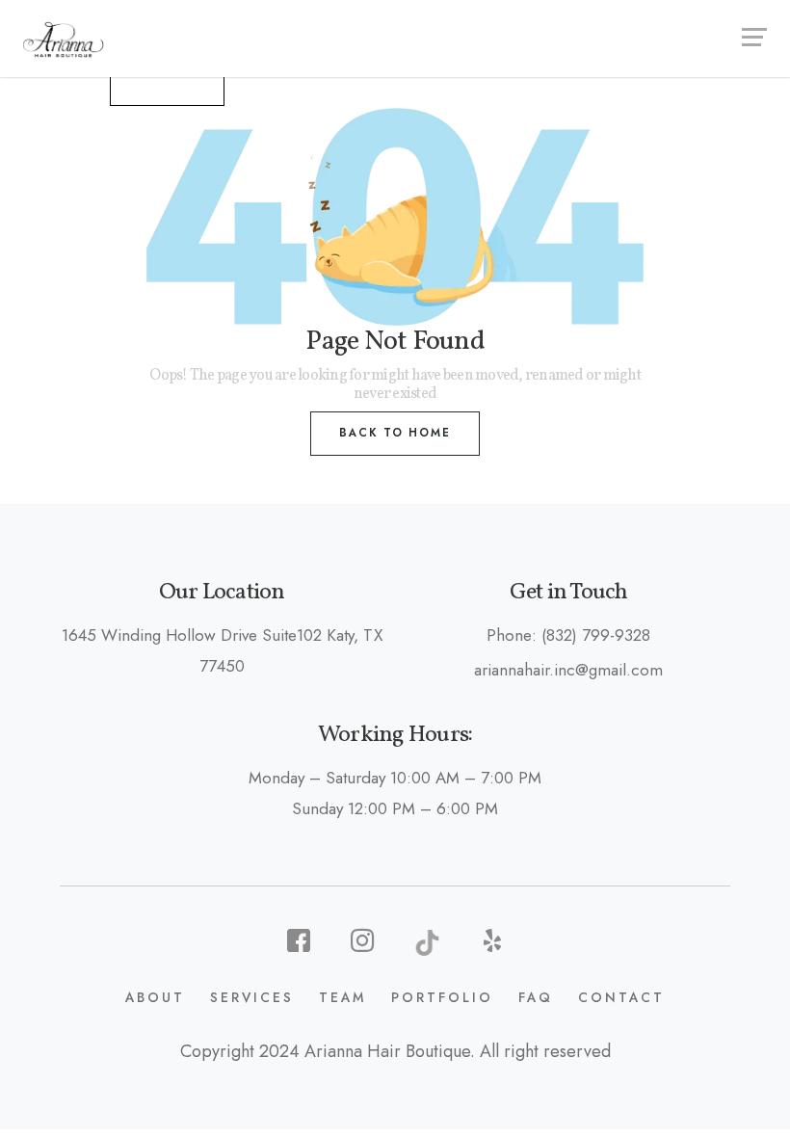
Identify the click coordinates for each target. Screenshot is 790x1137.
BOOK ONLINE (167, 84)
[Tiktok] (427, 940)
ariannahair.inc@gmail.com (568, 669)
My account (55, 83)
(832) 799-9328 (595, 635)
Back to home (395, 432)
